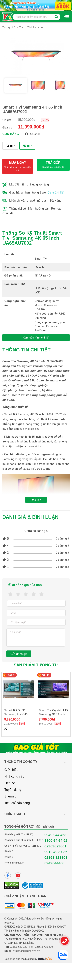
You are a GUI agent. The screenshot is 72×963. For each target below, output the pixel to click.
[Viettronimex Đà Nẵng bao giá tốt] (36, 748)
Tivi (21, 27)
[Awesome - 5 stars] (41, 594)
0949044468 (54, 863)
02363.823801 (55, 857)
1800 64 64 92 (55, 841)
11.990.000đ (31, 126)
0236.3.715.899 (44, 946)
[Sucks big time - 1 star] (10, 594)
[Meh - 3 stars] (26, 594)
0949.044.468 (55, 835)
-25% (45, 119)
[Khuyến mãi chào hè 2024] (36, 5)
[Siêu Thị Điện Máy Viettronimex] (8, 16)
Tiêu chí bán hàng (17, 803)
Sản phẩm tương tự (36, 665)
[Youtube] (18, 875)
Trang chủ (8, 27)
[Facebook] (7, 875)
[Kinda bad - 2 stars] (18, 594)
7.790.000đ (47, 719)
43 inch (10, 145)
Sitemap (10, 796)
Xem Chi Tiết (56, 192)
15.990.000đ (26, 119)
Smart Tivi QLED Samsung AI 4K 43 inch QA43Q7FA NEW (18, 714)
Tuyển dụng (12, 789)
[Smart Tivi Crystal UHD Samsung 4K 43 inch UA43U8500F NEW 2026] (53, 689)
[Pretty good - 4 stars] (34, 594)
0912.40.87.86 (55, 852)
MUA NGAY (17, 166)
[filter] (56, 17)
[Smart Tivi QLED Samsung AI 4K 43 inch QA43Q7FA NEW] (18, 689)
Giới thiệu (11, 769)
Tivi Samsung (35, 27)
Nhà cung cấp (14, 776)
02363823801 (55, 846)
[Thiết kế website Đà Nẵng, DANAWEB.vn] (45, 958)
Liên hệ (9, 783)
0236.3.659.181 (18, 946)
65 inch (27, 145)
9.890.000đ (12, 719)
